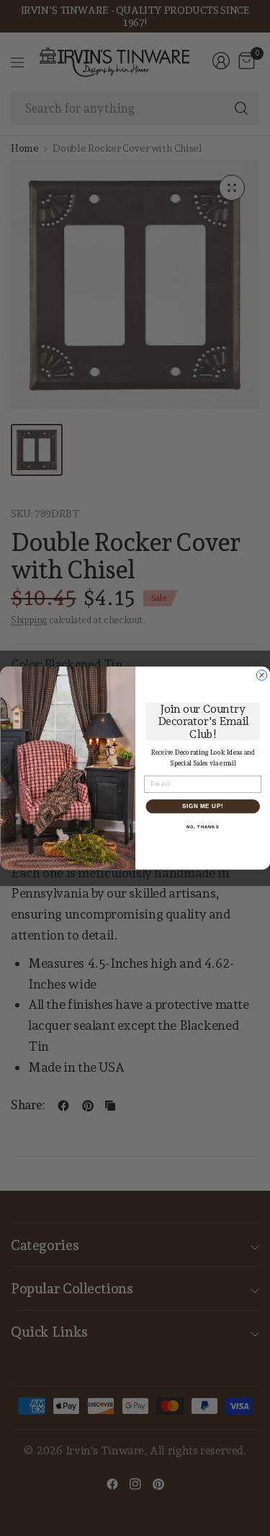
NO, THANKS (202, 827)
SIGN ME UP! (202, 806)
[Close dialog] (261, 675)
